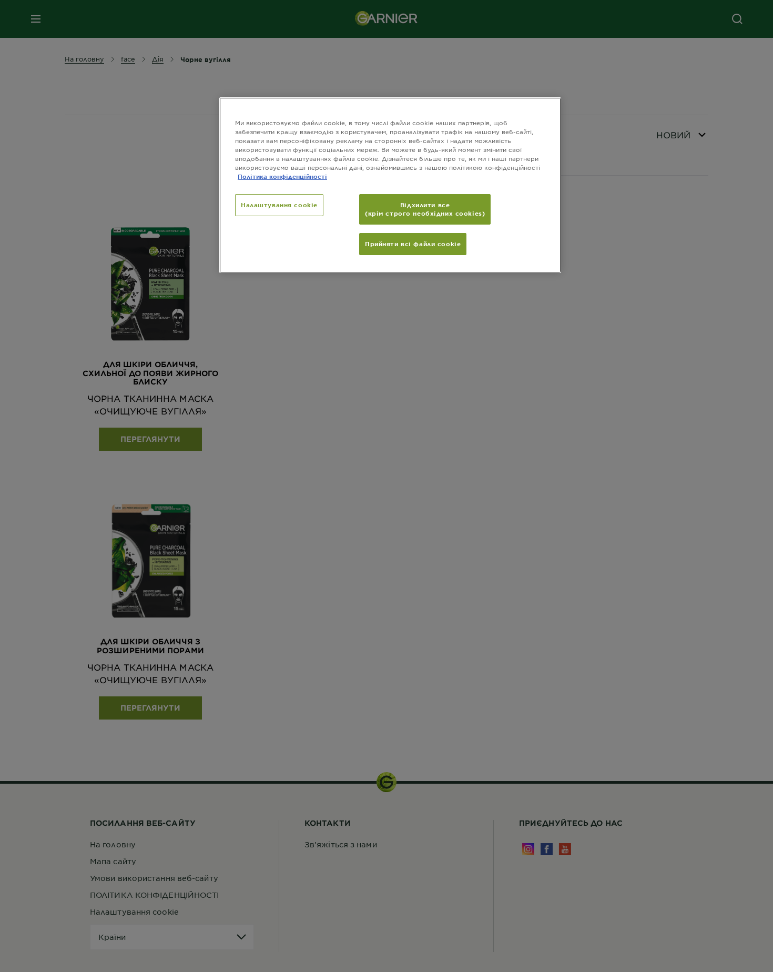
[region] (390, 185)
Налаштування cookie (279, 204)
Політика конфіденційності (282, 176)
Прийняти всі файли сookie (413, 243)
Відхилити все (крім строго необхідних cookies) (425, 209)
